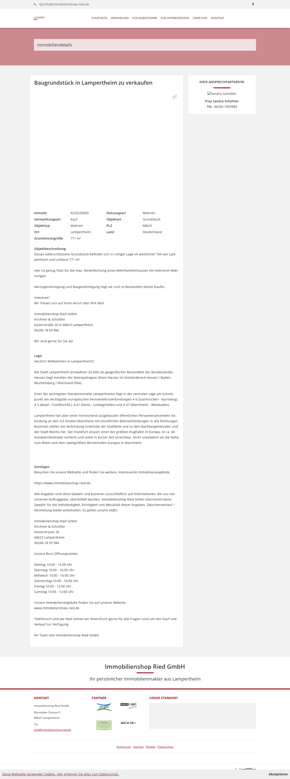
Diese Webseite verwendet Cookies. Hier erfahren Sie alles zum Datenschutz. (60, 774)
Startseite (99, 18)
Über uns (200, 18)
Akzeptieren (278, 774)
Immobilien (120, 18)
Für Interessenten (175, 18)
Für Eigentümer (144, 18)
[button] (174, 96)
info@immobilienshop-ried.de (66, 4)
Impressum (124, 747)
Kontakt (217, 18)
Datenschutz (166, 747)
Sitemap (138, 747)
